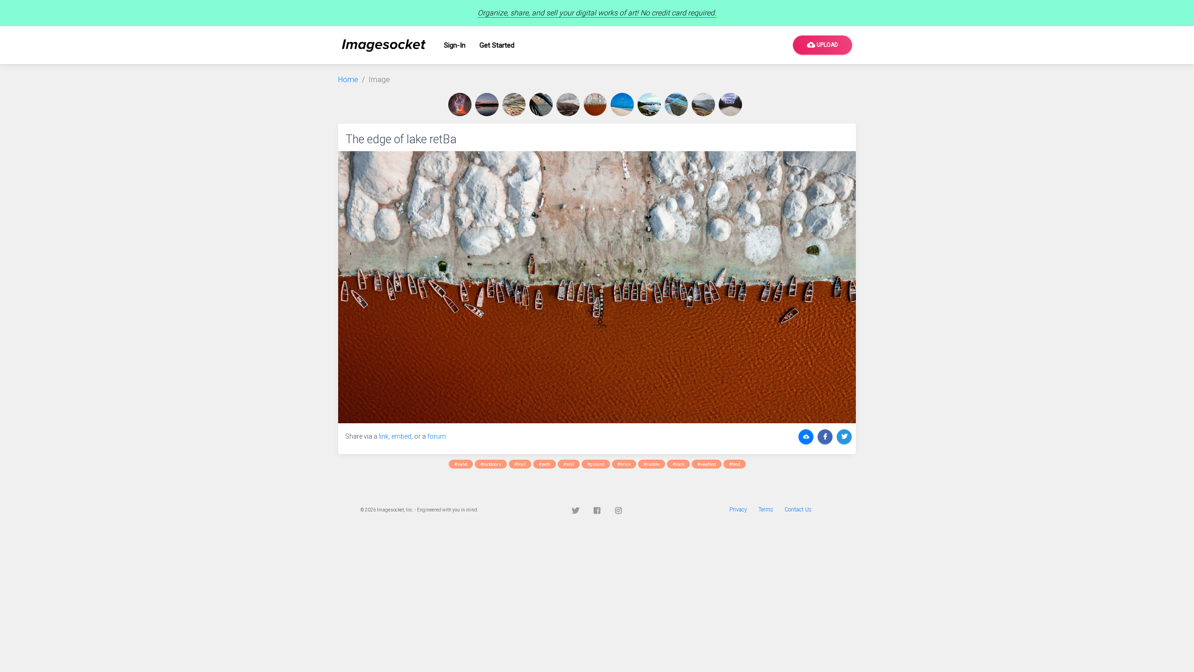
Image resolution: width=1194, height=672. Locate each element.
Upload (822, 45)
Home (348, 79)
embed (401, 436)
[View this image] (461, 104)
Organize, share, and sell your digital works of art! (597, 12)
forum (436, 436)
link (384, 436)
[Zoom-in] (597, 287)
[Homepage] (384, 45)
